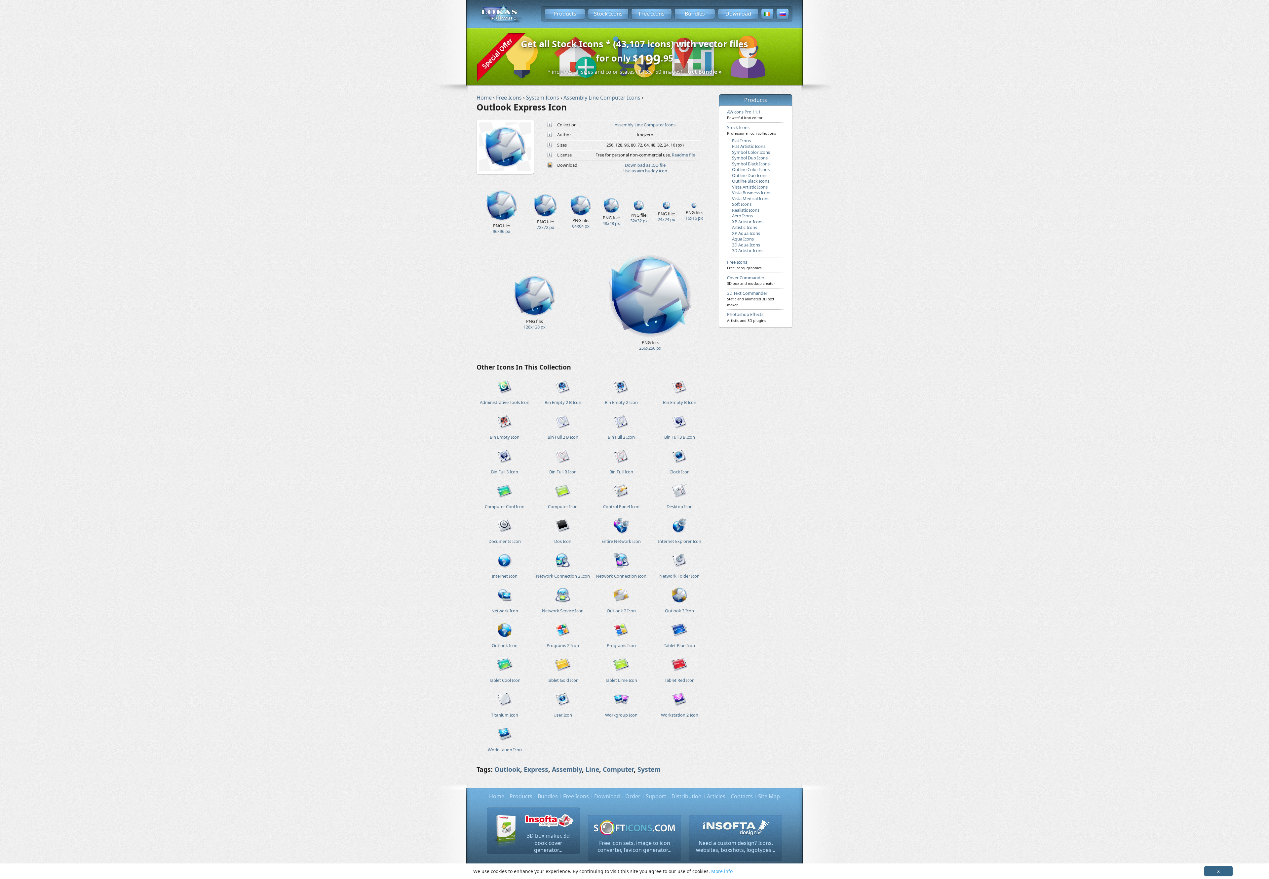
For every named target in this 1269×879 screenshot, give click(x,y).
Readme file (683, 155)
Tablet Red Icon (680, 680)
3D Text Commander (750, 298)
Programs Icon (621, 645)
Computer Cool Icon (504, 506)
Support (656, 796)
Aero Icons (742, 216)
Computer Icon (563, 506)
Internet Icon (505, 576)
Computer (618, 769)
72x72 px (545, 227)
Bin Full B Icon (563, 472)
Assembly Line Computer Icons (645, 125)
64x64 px (581, 226)
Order (632, 796)
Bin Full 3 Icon (504, 472)
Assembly (567, 769)
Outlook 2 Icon (621, 611)
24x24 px (666, 219)
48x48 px (611, 223)
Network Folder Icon (679, 576)
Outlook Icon (505, 645)
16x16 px (694, 218)
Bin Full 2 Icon (621, 437)
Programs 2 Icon (563, 645)
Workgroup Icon (621, 715)
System (649, 769)
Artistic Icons (744, 227)
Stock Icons (608, 13)
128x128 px (534, 327)
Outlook (507, 769)
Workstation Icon (505, 750)
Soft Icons (741, 204)
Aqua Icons (743, 239)
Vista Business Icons (751, 193)
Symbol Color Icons (751, 152)
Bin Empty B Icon (679, 402)
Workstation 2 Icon (679, 715)
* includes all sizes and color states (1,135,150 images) (635, 71)
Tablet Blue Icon (679, 645)
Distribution (687, 796)
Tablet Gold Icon (563, 680)
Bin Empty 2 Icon (621, 402)
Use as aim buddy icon (645, 171)
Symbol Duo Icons (750, 158)
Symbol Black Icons (751, 164)
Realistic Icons (745, 210)
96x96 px (501, 231)
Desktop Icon (680, 506)
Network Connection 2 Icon (563, 576)
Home (496, 796)
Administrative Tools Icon (504, 402)
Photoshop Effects (746, 317)
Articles (716, 796)
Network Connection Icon (621, 576)
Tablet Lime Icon (621, 680)
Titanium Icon (504, 715)
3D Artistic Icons (747, 250)
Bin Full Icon (621, 472)
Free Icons (652, 13)
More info (722, 871)
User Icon (563, 715)
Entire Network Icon (621, 541)
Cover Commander (751, 280)
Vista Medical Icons (750, 198)
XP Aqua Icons (746, 233)
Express (536, 769)
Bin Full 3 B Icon (679, 437)
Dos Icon (562, 541)
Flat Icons (741, 141)
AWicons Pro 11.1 (745, 114)
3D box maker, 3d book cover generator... (548, 843)
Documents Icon (504, 541)
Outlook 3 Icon (679, 611)
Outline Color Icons (751, 169)
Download (738, 13)
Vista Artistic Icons (750, 187)
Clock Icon (680, 472)
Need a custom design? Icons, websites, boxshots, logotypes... (735, 846)
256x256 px (650, 348)
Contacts (742, 796)
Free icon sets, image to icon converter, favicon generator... (634, 846)
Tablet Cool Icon (504, 680)
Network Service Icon (563, 611)
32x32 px (639, 221)
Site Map (769, 796)
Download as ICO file (645, 165)
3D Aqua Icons (746, 245)
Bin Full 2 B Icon (563, 437)
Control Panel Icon (621, 506)
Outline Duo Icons (749, 175)
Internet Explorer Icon (679, 541)
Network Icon (504, 611)
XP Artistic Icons (747, 222)
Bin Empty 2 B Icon (563, 402)
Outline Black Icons (750, 181)
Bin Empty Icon (504, 437)
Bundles (695, 13)
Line (592, 769)
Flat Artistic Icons (748, 146)
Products (565, 13)
